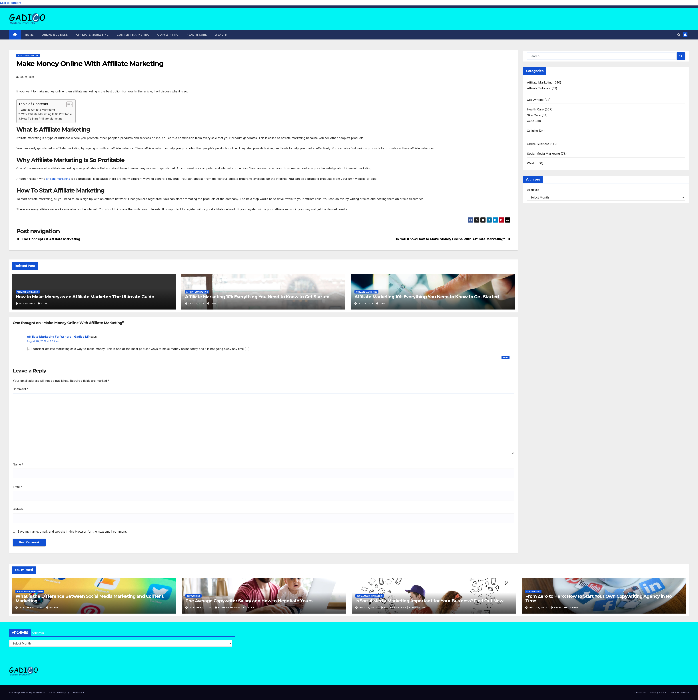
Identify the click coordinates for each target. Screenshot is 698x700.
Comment (21, 389)
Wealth (221, 34)
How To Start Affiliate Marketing (42, 118)
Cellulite (532, 130)
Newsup (61, 692)
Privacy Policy (658, 692)
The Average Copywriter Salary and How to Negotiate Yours (248, 600)
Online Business (55, 34)
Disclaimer (640, 692)
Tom (44, 303)
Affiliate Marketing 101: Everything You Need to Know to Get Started (257, 296)
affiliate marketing (58, 179)
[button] (678, 35)
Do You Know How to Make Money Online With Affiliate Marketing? (449, 239)
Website (18, 509)
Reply (505, 357)
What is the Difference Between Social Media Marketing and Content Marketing (89, 598)
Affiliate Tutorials (539, 88)
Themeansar (77, 692)
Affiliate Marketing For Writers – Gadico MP (58, 336)
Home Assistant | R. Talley (237, 607)
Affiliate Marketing (92, 34)
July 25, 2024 (368, 607)
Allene (54, 607)
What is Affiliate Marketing (38, 109)
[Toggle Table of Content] (68, 104)
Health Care (196, 34)
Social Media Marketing (543, 153)
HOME (29, 34)
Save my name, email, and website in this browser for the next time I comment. (72, 531)
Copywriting (167, 34)
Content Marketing (133, 34)
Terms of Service (679, 692)
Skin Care (534, 115)
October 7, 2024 (200, 607)
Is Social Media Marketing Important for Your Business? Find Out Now (429, 600)
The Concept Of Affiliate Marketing (51, 239)
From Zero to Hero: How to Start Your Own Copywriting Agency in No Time (598, 598)
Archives (533, 190)
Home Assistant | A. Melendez (405, 607)
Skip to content (10, 3)
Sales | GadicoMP (566, 607)
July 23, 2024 (538, 607)
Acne (530, 121)
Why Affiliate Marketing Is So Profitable (46, 114)
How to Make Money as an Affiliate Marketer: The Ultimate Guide (85, 296)
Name (18, 464)
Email (18, 487)
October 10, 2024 (31, 607)
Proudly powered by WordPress (27, 692)
